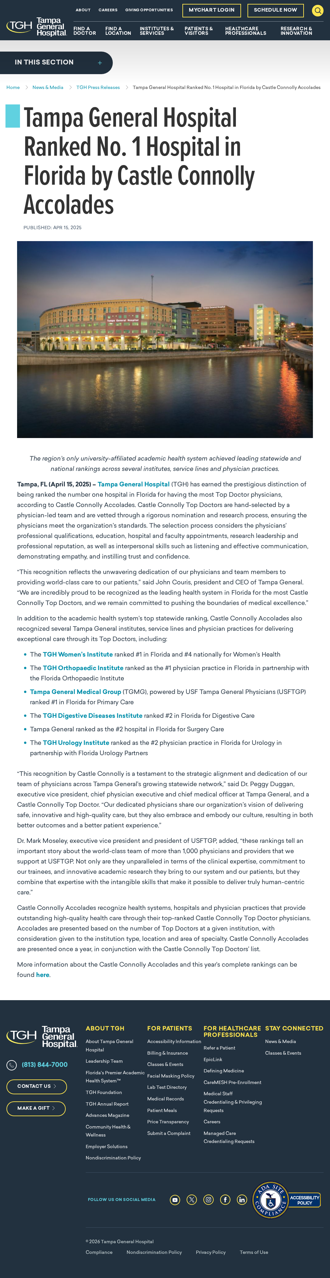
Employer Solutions (107, 1147)
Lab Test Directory (167, 1087)
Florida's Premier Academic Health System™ (115, 1077)
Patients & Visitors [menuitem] (199, 31)
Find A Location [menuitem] (118, 31)
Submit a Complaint (168, 1133)
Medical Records (165, 1099)
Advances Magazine (107, 1115)
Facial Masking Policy (170, 1076)
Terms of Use (254, 1252)
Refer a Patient (219, 1048)
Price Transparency (168, 1122)
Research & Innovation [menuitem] (297, 31)
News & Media (280, 1041)
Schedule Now (275, 10)
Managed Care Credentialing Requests (229, 1138)
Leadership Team (104, 1061)
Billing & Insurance (167, 1053)
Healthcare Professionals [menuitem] (245, 31)
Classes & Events (165, 1064)
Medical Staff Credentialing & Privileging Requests (233, 1102)
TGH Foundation (104, 1092)
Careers (108, 10)
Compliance (99, 1252)
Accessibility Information (174, 1041)
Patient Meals (162, 1110)
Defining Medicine (224, 1071)
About (83, 10)
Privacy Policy (211, 1252)
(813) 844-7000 (45, 1065)
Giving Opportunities (149, 10)
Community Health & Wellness (108, 1131)
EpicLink (213, 1060)
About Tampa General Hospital (109, 1046)
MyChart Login (212, 10)
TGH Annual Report (107, 1104)
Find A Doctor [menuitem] (84, 31)
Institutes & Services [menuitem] (157, 31)
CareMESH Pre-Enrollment (232, 1082)
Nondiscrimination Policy (113, 1158)
